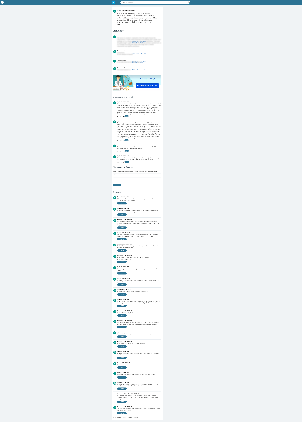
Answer (122, 203)
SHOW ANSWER (139, 42)
